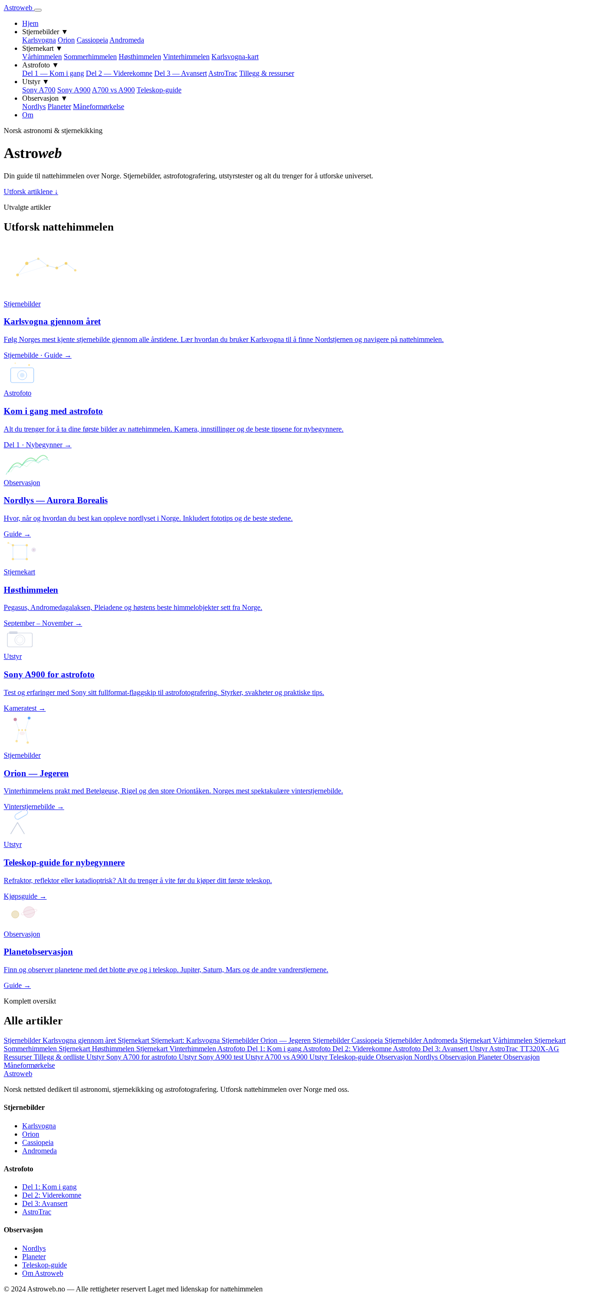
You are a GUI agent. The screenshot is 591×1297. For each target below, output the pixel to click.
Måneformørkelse (98, 106)
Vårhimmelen (42, 57)
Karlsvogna (39, 40)
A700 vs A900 (113, 90)
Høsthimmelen (140, 57)
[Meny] (38, 10)
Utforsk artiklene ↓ (31, 191)
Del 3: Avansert (44, 1203)
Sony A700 (38, 90)
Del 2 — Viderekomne (119, 73)
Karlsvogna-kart (235, 57)
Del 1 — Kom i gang (53, 73)
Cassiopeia (92, 40)
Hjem (30, 23)
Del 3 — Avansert (180, 73)
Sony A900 (73, 90)
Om (27, 115)
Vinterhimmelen (186, 57)
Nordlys (34, 106)
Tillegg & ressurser (266, 73)
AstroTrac (222, 73)
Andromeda (126, 40)
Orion (66, 40)
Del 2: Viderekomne (51, 1195)
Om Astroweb (42, 1273)
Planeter (59, 106)
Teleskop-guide (159, 90)
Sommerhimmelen (90, 57)
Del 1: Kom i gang (49, 1187)
